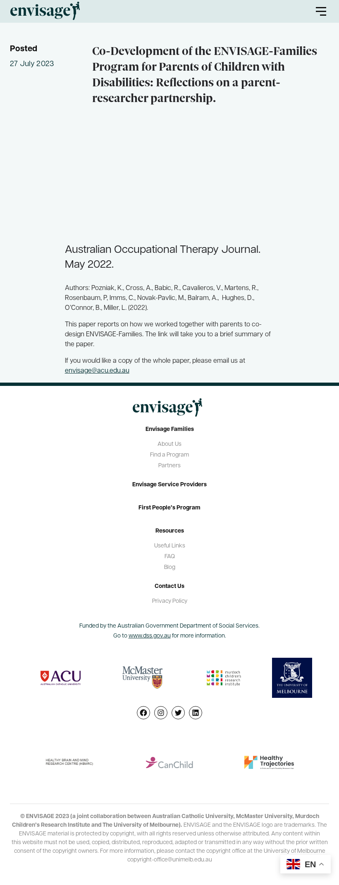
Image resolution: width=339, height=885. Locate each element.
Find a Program (169, 455)
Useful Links (169, 546)
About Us (169, 444)
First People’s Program (169, 508)
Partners (169, 466)
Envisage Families (170, 429)
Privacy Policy (169, 601)
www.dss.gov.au (150, 636)
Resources (169, 531)
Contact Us (169, 586)
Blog (169, 567)
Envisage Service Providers (169, 485)
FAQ (170, 557)
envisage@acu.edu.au (97, 371)
